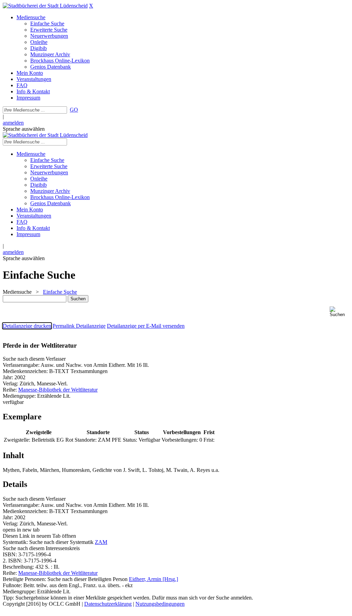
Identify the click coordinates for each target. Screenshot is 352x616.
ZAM (101, 542)
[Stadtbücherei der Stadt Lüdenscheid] (45, 6)
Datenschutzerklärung (108, 604)
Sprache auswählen (24, 129)
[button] (339, 311)
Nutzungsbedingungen (160, 604)
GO (74, 110)
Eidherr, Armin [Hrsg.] (153, 579)
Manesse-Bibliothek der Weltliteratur (58, 390)
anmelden (13, 123)
